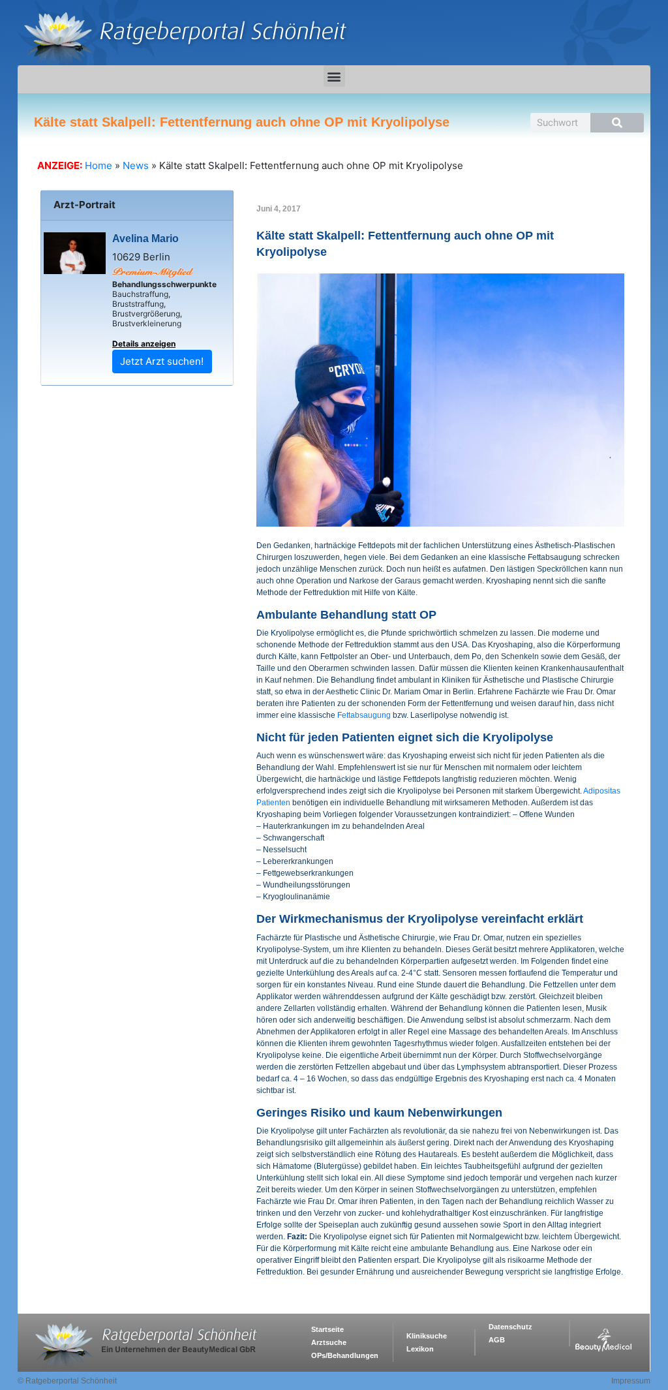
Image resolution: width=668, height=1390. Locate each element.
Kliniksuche (426, 1336)
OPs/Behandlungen (344, 1355)
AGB (497, 1340)
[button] (334, 76)
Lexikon (420, 1349)
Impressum (630, 1380)
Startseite (327, 1329)
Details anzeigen (143, 343)
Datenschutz (510, 1327)
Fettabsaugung (364, 715)
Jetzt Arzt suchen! (162, 361)
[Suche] (617, 122)
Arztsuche (328, 1342)
